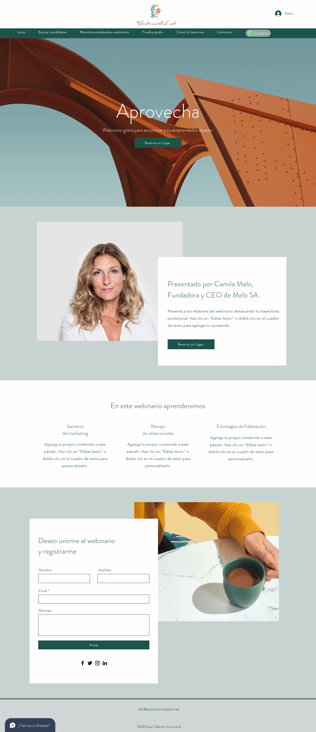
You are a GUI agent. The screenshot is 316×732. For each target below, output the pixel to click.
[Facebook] (82, 663)
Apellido (104, 570)
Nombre (45, 570)
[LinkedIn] (105, 663)
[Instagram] (97, 663)
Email (43, 590)
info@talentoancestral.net (158, 709)
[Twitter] (90, 663)
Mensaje (45, 610)
